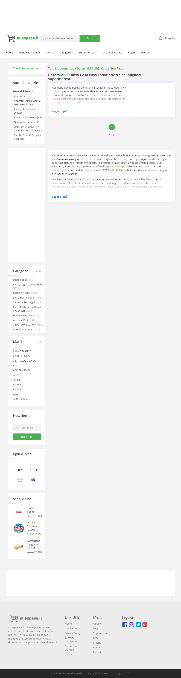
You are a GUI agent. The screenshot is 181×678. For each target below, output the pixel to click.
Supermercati (87, 52)
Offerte (49, 52)
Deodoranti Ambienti (26, 122)
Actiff (16, 375)
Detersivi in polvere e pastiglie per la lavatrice (28, 128)
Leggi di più (60, 111)
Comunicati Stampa (71, 647)
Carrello (169, 38)
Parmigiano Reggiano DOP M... (33, 544)
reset (38, 271)
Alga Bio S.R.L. (21, 398)
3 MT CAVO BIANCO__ (25, 360)
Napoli (97, 652)
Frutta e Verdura (23, 315)
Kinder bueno (31, 509)
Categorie (66, 52)
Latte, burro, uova (23, 297)
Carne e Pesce (21, 292)
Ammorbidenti (23, 96)
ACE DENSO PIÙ (22, 370)
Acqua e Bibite (22, 320)
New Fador (117, 68)
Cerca (89, 38)
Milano (97, 642)
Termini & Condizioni (71, 639)
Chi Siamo (71, 628)
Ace (15, 365)
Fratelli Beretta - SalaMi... (32, 526)
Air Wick (18, 384)
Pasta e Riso (20, 279)
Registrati (146, 52)
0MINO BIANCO (22, 351)
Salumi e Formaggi (24, 302)
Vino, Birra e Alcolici (25, 325)
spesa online (113, 166)
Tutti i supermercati (61, 68)
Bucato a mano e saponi (28, 117)
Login (131, 52)
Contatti (69, 654)
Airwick (17, 389)
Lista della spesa (112, 52)
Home (9, 52)
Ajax (15, 394)
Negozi (97, 628)
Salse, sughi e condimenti (28, 284)
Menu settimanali (29, 52)
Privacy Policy (73, 633)
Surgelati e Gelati (23, 329)
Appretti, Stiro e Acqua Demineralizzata (27, 102)
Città (96, 638)
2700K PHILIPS (21, 356)
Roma (96, 647)
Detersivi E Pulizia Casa (92, 68)
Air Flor (17, 379)
